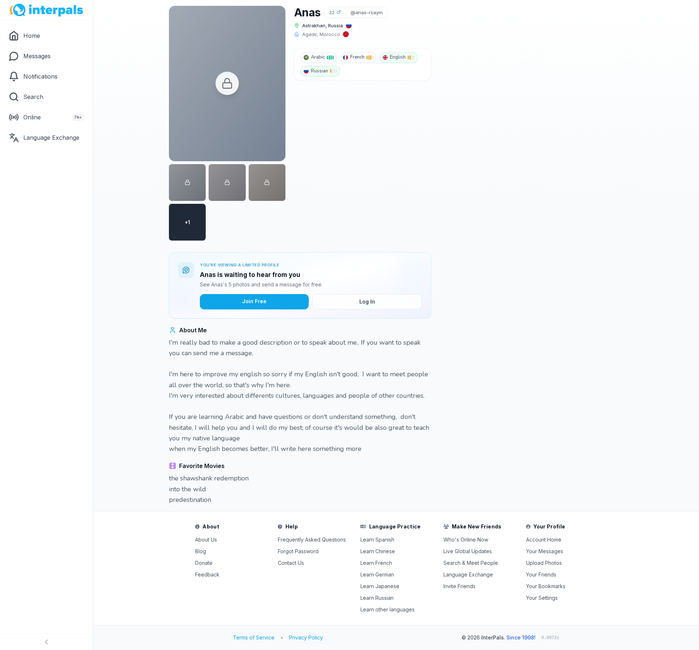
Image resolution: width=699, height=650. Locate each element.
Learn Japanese (379, 586)
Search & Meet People (470, 563)
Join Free (254, 301)
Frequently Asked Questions (312, 539)
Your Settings (542, 598)
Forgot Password (298, 551)
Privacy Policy (306, 637)
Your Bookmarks (545, 586)
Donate (204, 563)
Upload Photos (544, 563)
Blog (200, 551)
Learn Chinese (377, 551)
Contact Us (291, 563)
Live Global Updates (467, 551)
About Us (206, 539)
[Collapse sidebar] (46, 642)
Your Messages (544, 551)
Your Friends (541, 574)
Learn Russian (377, 598)
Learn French (376, 563)
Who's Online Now (465, 539)
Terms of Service (254, 637)
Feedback (207, 574)
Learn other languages (387, 609)
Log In (367, 301)
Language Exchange (468, 574)
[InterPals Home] (46, 10)
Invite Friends (459, 586)
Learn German (377, 574)
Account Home (543, 539)
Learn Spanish (377, 539)
